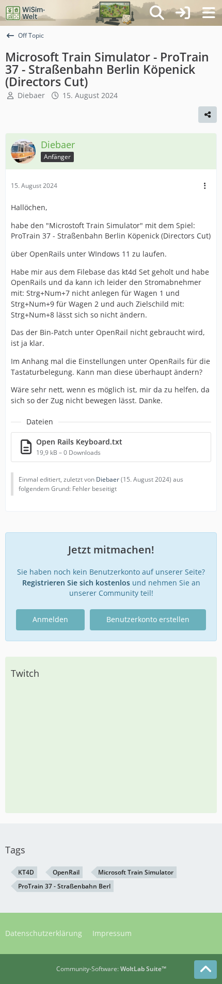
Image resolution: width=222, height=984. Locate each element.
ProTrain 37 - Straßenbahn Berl (64, 886)
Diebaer (31, 95)
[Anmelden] (182, 13)
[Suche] (157, 13)
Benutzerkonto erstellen (147, 619)
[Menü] (208, 13)
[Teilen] (207, 114)
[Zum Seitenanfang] (205, 969)
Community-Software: (111, 968)
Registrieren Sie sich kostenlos (76, 583)
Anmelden (50, 619)
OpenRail (66, 872)
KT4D (26, 872)
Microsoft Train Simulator (135, 872)
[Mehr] (205, 186)
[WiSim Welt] (25, 13)
